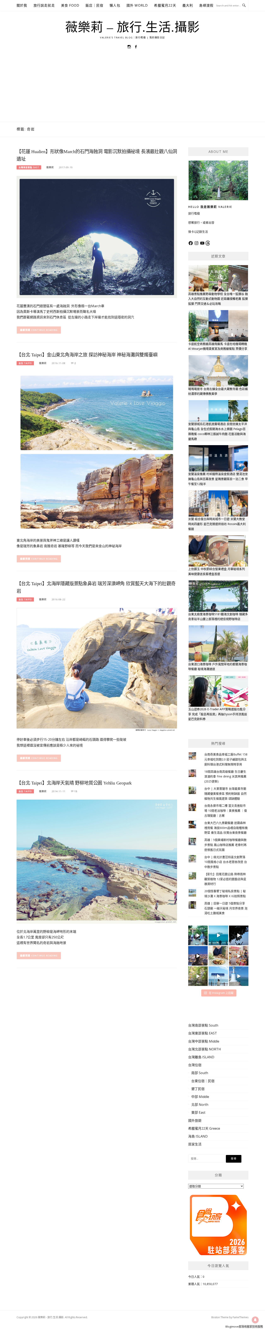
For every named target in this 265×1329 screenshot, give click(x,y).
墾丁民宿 (198, 1089)
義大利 (187, 5)
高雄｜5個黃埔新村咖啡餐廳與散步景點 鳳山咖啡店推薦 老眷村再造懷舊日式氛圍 (225, 845)
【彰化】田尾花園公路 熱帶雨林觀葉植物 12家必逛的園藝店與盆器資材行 (225, 879)
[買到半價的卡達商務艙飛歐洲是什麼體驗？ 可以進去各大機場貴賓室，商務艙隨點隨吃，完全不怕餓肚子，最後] (198, 935)
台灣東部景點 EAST (29, 167)
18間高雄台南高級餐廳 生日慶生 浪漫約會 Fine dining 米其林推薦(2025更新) (225, 776)
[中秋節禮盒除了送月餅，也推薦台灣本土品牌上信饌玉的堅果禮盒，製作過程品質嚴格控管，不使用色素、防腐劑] (218, 956)
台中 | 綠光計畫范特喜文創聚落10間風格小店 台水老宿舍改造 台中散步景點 (225, 862)
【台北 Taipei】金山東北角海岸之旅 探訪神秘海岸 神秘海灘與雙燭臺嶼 (87, 354)
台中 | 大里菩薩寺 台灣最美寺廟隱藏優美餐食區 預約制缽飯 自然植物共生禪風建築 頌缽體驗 (225, 793)
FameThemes (240, 1317)
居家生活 (194, 1144)
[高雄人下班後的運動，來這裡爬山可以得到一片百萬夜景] (238, 935)
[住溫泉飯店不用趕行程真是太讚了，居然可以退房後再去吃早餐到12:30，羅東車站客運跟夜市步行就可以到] (198, 956)
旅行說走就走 (44, 5)
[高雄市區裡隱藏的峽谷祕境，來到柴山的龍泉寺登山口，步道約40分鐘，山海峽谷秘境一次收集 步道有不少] (198, 976)
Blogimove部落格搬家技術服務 (244, 1326)
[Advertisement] (132, 91)
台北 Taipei (25, 363)
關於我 (22, 5)
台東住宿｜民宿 (202, 1081)
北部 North (199, 1104)
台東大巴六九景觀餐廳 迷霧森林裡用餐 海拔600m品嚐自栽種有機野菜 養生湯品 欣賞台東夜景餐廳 (226, 828)
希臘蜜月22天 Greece (204, 1128)
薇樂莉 (50, 167)
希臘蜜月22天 (165, 5)
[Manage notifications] (255, 1320)
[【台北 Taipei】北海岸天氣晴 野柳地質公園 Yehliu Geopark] (97, 861)
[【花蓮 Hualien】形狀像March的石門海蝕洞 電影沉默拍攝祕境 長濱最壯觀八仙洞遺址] (97, 237)
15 (75, 791)
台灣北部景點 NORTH (204, 1049)
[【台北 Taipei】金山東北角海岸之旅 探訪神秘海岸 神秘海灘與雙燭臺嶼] (97, 452)
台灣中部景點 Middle (203, 1041)
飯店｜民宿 (94, 5)
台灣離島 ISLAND (201, 1057)
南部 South (199, 1073)
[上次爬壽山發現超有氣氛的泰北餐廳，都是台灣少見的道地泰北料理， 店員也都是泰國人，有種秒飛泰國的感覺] (238, 956)
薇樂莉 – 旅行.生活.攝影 (132, 27)
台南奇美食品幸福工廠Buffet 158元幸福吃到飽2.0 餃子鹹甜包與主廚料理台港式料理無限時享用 (225, 759)
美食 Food (70, 5)
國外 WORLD (137, 5)
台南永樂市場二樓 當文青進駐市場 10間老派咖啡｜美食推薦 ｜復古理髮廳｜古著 (225, 810)
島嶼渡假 (206, 5)
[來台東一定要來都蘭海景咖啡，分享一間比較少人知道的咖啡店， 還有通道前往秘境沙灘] (218, 976)
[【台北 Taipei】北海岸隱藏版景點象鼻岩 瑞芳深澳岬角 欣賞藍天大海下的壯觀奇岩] (97, 669)
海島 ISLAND (198, 1136)
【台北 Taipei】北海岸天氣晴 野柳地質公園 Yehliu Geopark (74, 783)
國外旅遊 (194, 1120)
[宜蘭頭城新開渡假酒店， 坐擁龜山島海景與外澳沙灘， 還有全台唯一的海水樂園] (218, 935)
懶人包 (115, 5)
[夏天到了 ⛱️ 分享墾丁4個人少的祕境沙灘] (238, 976)
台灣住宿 (194, 1065)
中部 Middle (200, 1096)
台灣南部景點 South (203, 1025)
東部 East (198, 1112)
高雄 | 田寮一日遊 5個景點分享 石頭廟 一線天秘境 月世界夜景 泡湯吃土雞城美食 (225, 908)
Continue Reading (44, 329)
